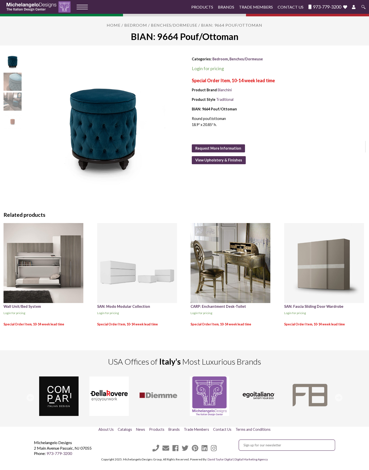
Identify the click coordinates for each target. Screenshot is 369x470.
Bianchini (225, 90)
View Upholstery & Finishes (218, 160)
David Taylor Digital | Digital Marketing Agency (238, 459)
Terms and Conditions (253, 429)
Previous (30, 397)
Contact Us (290, 7)
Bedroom (135, 25)
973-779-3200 (326, 7)
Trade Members (256, 7)
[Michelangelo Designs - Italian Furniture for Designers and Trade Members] (40, 7)
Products (202, 7)
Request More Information (218, 148)
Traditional (224, 99)
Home (113, 25)
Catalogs (125, 429)
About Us (106, 429)
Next (338, 397)
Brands (226, 7)
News (140, 429)
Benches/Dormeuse (174, 25)
